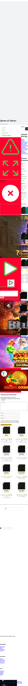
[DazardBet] (21, 489)
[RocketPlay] (21, 471)
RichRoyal (21, 454)
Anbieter (2, 671)
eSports (1, 672)
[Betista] (21, 433)
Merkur (1, 658)
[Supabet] (6, 489)
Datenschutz (19, 683)
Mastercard (2, 646)
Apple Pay (2, 649)
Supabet (6, 490)
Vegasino (6, 454)
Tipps (1, 674)
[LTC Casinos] (8, 682)
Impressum (19, 681)
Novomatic (2, 660)
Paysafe (2, 650)
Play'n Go (2, 661)
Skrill (1, 648)
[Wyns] (6, 433)
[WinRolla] (6, 471)
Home (4, 684)
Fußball (1, 673)
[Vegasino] (6, 452)
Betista (21, 435)
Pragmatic (2, 662)
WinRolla (6, 473)
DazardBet (21, 490)
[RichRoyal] (21, 452)
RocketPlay (21, 473)
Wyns (6, 435)
